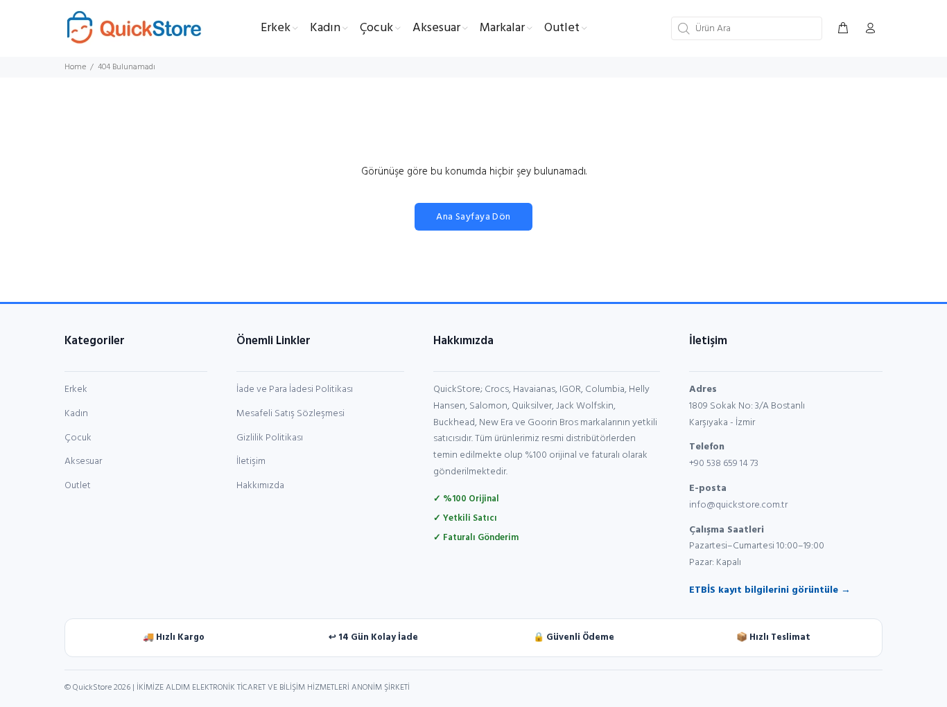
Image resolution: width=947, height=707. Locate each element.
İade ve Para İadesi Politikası (294, 389)
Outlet (77, 486)
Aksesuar (83, 461)
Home (75, 67)
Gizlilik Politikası (269, 438)
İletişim (251, 461)
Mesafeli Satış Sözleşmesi (290, 414)
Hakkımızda (260, 486)
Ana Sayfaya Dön (473, 217)
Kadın (76, 414)
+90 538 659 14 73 (723, 464)
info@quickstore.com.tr (738, 505)
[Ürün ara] (682, 28)
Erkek (75, 389)
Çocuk (78, 438)
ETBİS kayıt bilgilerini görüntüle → (770, 590)
